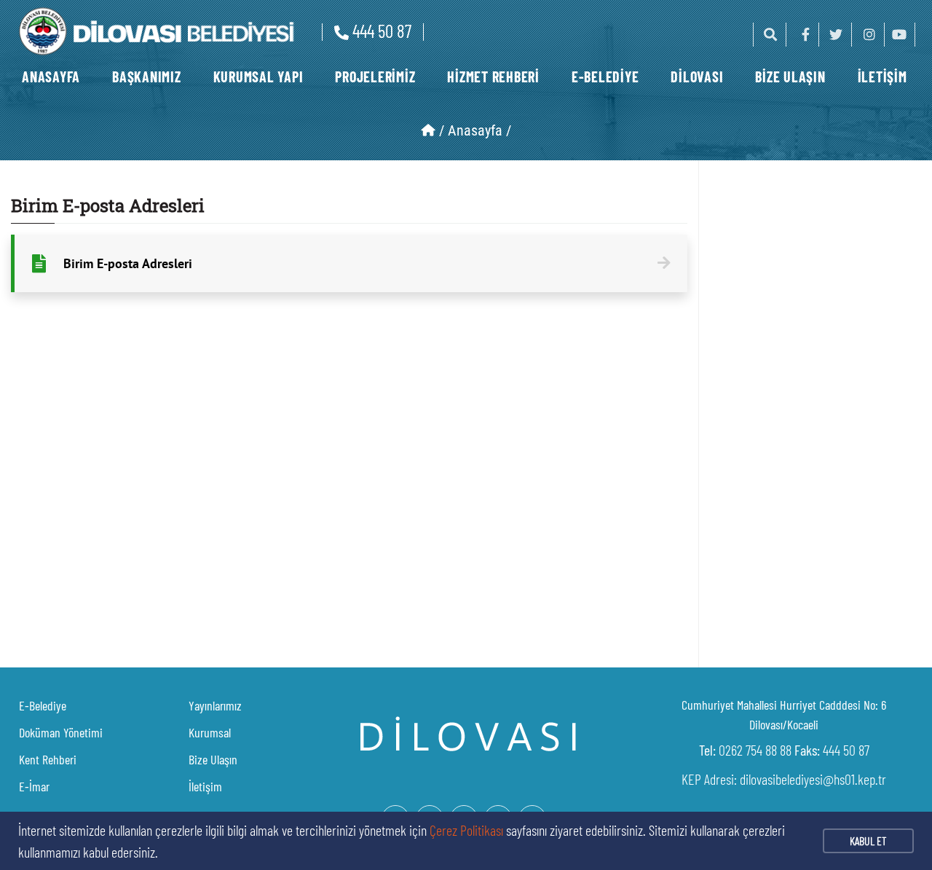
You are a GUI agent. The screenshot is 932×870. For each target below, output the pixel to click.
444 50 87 (381, 31)
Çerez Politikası (466, 830)
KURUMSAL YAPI (258, 76)
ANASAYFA (51, 76)
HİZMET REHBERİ (493, 76)
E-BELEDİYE (605, 76)
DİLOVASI (697, 76)
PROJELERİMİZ (375, 76)
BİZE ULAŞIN (790, 76)
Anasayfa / (479, 130)
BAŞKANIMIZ (146, 76)
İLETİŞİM (882, 76)
